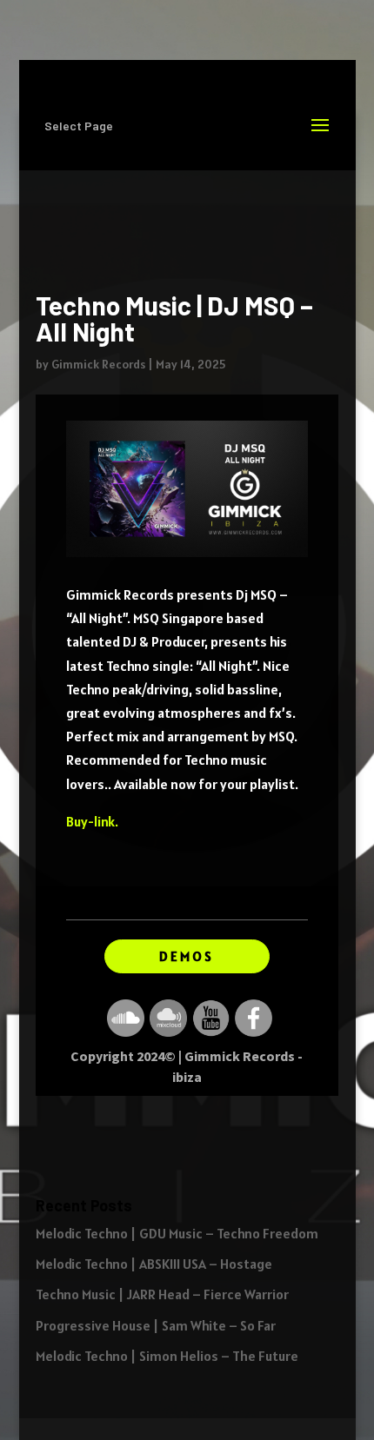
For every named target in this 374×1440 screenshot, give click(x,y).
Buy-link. (92, 821)
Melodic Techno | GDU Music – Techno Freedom (177, 1233)
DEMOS (186, 956)
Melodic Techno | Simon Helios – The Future (167, 1355)
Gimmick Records (98, 364)
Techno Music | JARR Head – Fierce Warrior (162, 1294)
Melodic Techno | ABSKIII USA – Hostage (154, 1263)
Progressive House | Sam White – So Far (156, 1325)
